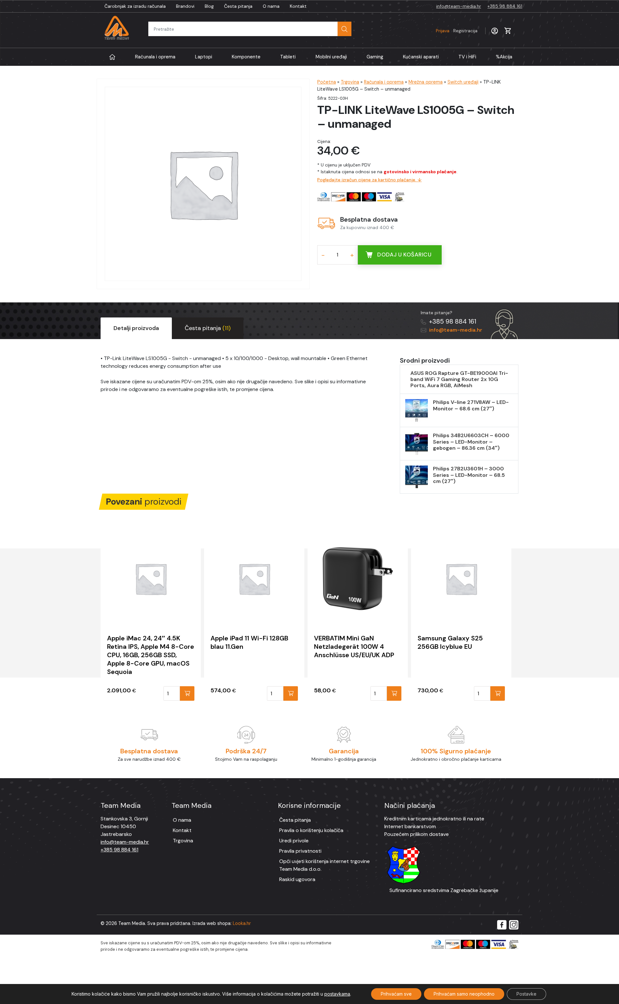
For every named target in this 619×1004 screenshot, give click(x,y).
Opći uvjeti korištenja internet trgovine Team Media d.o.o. (324, 865)
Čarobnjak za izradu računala (135, 6)
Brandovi (185, 6)
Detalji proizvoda (136, 328)
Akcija (504, 57)
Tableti (288, 57)
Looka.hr (242, 923)
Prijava (456, 31)
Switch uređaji (462, 82)
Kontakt (298, 6)
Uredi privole (294, 840)
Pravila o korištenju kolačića (311, 830)
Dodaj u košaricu (404, 254)
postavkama (337, 994)
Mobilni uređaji (331, 57)
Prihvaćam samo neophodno (464, 994)
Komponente (246, 57)
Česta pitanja (238, 6)
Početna (326, 82)
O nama (271, 6)
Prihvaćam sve (396, 994)
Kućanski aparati (421, 57)
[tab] (136, 328)
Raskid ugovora (297, 879)
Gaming (375, 57)
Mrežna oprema (425, 82)
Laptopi (203, 57)
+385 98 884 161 (504, 6)
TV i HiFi (467, 57)
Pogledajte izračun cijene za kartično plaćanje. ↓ (369, 180)
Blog (209, 6)
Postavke (526, 994)
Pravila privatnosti (300, 851)
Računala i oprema (155, 57)
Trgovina (350, 82)
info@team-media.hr (458, 6)
